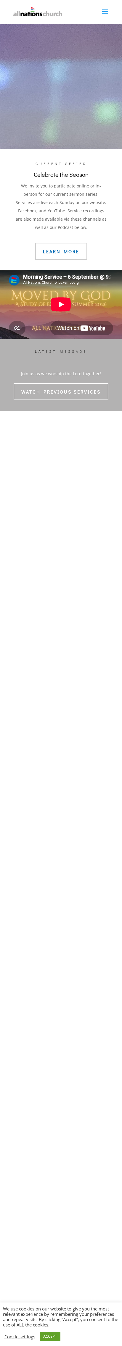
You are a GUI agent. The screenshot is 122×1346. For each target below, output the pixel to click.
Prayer (23, 1042)
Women (24, 930)
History (24, 866)
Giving (23, 1025)
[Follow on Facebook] (39, 1291)
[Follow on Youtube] (82, 1291)
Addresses (27, 1085)
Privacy (24, 883)
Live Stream (64, 123)
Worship (26, 965)
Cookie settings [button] (19, 1336)
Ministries (28, 901)
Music (58, 102)
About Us (27, 846)
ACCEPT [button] (50, 1336)
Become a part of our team (61, 738)
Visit (22, 1060)
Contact (24, 1073)
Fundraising (29, 1034)
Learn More (61, 251)
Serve (22, 947)
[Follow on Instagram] (61, 1291)
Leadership (28, 875)
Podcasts (26, 994)
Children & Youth (34, 922)
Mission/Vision (31, 858)
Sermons (26, 978)
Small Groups (30, 914)
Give (22, 1013)
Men (21, 939)
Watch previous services (61, 392)
